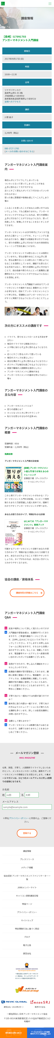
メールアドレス (10, 801)
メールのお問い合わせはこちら (19, 151)
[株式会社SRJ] (40, 1000)
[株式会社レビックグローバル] (14, 1000)
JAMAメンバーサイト (27, 887)
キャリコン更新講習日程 (27, 895)
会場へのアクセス (13, 101)
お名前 (5, 789)
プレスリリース (27, 859)
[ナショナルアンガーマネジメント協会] (27, 963)
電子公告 (27, 945)
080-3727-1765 (12, 148)
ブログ (27, 936)
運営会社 (27, 953)
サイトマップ (27, 920)
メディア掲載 (27, 867)
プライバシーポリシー (19, 818)
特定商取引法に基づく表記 (27, 928)
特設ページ (27, 903)
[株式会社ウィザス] (27, 987)
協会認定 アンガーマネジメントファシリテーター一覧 (27, 877)
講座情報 (27, 851)
